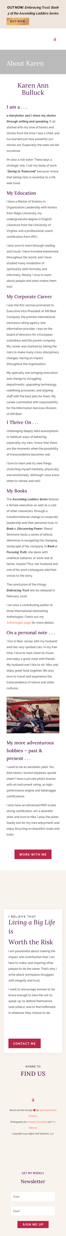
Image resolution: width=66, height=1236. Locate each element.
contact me (24, 1043)
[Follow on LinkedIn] (26, 1086)
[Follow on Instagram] (40, 1086)
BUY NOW (17, 21)
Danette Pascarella (37, 1122)
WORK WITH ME (33, 854)
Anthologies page (19, 622)
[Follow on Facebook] (33, 1086)
